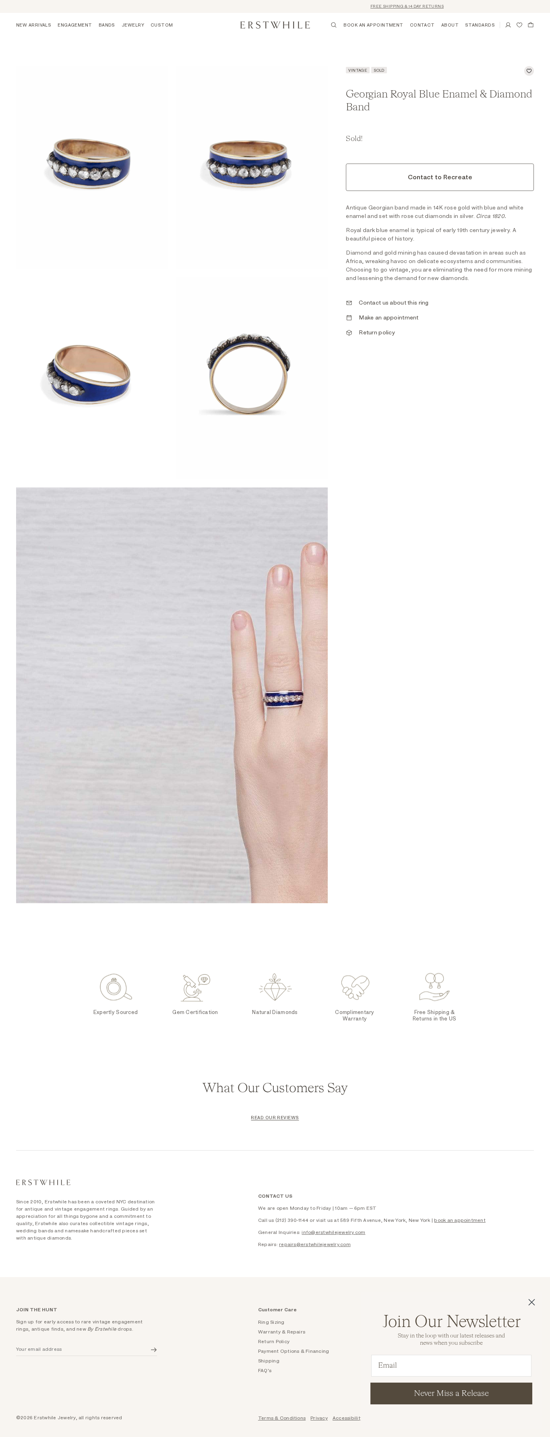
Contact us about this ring (393, 303)
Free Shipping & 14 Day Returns (389, 6)
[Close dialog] (532, 1302)
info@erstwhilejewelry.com (333, 1232)
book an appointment (460, 1220)
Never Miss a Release (451, 1393)
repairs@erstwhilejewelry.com (315, 1244)
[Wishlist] (519, 25)
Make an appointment (388, 318)
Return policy (377, 333)
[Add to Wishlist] (529, 71)
